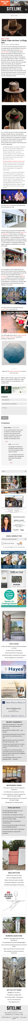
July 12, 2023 (15, 427)
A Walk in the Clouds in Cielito (14, 875)
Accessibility (16, 1017)
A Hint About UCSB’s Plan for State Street (13, 829)
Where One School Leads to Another (14, 880)
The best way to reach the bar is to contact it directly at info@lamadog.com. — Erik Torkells (14, 745)
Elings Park (17, 379)
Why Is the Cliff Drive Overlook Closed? (14, 949)
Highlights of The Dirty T (14, 992)
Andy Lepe (13, 337)
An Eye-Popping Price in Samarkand (14, 657)
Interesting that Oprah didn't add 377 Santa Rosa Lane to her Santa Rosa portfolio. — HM (14, 736)
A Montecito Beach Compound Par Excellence (14, 655)
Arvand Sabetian (16, 381)
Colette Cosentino (9, 377)
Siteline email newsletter (15, 371)
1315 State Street (9, 379)
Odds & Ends (5, 38)
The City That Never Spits (14, 999)
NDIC (14, 1018)
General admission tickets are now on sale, (14, 161)
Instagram (16, 1014)
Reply (6, 441)
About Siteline (8, 1012)
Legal (21, 1014)
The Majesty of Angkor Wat (14, 994)
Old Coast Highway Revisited (14, 877)
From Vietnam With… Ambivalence (14, 997)
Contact (20, 1012)
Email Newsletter (9, 1014)
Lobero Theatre (5, 309)
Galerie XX (8, 205)
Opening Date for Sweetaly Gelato (14, 802)
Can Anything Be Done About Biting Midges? (14, 942)
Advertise (15, 1012)
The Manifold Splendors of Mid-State (14, 882)
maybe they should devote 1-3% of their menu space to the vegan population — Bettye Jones (13, 726)
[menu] (26, 9)
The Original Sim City (14, 1002)
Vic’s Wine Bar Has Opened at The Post (14, 792)
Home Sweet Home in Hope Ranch (14, 652)
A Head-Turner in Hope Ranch (14, 650)
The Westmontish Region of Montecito (14, 884)
